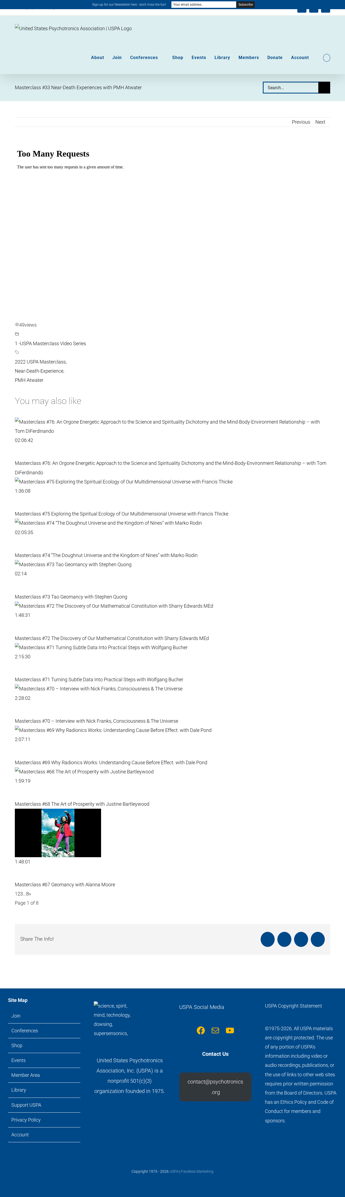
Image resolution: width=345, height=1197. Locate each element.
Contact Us (215, 1054)
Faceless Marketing (197, 1171)
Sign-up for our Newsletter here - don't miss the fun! (129, 4)
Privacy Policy (26, 1120)
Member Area (25, 1075)
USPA (174, 1171)
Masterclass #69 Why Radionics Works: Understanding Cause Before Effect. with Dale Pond (111, 762)
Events (18, 1060)
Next (320, 122)
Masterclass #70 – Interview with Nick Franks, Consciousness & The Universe (96, 721)
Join (15, 1016)
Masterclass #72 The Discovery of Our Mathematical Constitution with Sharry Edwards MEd (112, 638)
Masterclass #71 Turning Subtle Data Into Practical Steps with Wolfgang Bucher (99, 679)
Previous (301, 122)
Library (18, 1090)
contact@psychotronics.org (215, 1086)
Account (20, 1134)
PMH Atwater (29, 380)
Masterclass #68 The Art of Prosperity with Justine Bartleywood (82, 804)
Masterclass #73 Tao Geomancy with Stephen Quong (71, 597)
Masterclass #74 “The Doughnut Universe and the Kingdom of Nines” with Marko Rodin (106, 555)
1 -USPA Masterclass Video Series (50, 343)
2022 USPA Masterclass (40, 362)
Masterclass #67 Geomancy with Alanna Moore (65, 884)
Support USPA (26, 1105)
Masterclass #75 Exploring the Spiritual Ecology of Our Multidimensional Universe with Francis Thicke (121, 514)
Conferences (24, 1030)
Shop (16, 1045)
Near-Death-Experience (39, 371)
